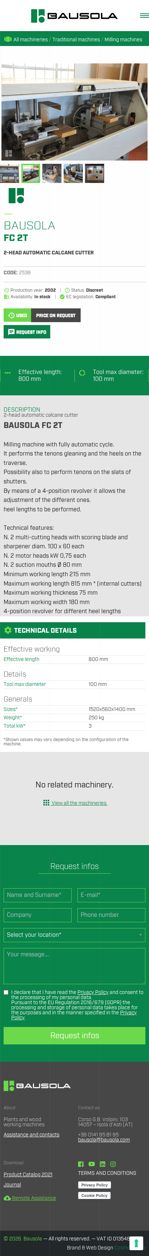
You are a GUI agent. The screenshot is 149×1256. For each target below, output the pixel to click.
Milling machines (123, 39)
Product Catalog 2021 (28, 1174)
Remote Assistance (30, 1198)
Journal (12, 1185)
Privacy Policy (92, 992)
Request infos (74, 1036)
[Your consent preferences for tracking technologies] (136, 1243)
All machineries (26, 39)
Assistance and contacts (31, 1135)
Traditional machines (76, 39)
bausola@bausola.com (104, 1140)
